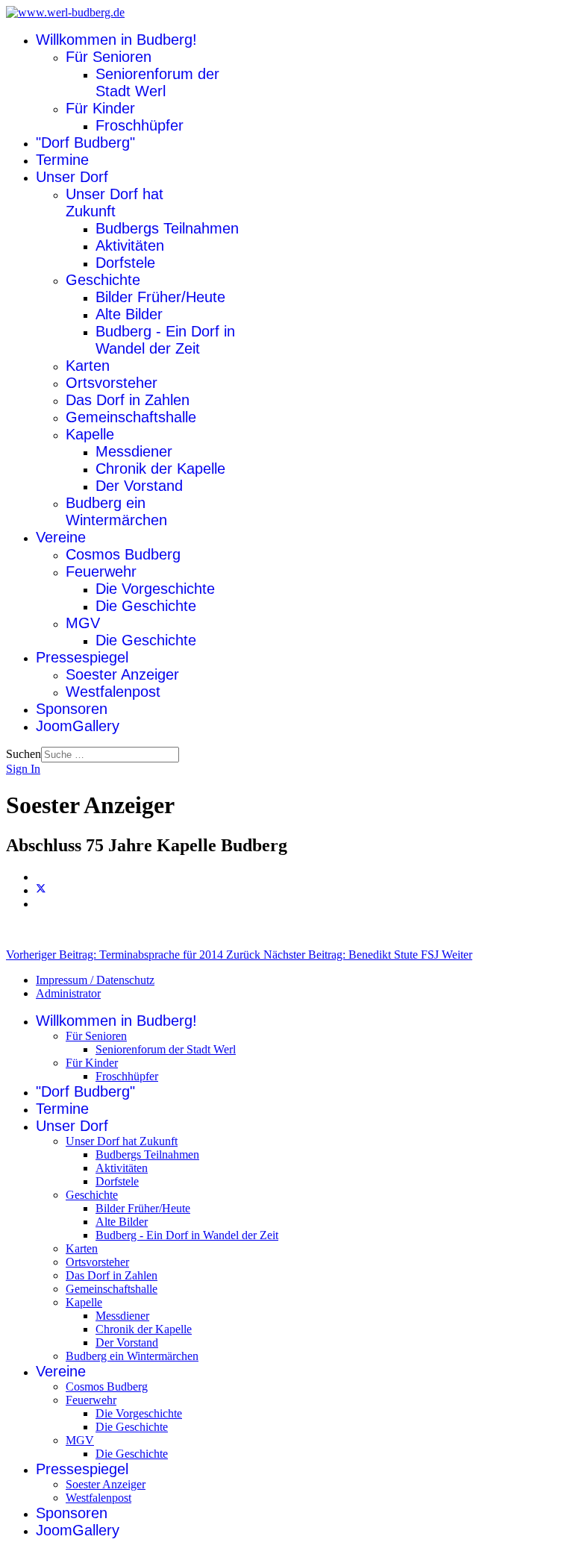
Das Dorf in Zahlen (128, 400)
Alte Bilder (129, 314)
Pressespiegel (82, 657)
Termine (62, 159)
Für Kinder (100, 108)
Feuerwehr (101, 571)
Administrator (68, 993)
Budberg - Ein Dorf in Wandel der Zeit (165, 340)
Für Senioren (108, 56)
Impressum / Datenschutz (95, 980)
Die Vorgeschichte (155, 588)
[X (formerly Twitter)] (41, 890)
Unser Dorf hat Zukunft (114, 202)
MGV (83, 623)
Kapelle (90, 434)
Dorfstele (125, 262)
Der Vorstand (139, 485)
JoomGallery (77, 726)
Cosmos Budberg (123, 554)
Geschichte (103, 280)
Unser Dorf (72, 177)
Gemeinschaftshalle (131, 417)
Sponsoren (71, 709)
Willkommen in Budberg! (116, 39)
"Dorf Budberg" (85, 142)
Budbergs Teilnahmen (167, 228)
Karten (88, 365)
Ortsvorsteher (111, 383)
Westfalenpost (113, 691)
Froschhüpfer (140, 125)
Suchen (23, 754)
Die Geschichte (146, 606)
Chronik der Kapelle (160, 468)
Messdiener (134, 451)
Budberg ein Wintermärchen (116, 511)
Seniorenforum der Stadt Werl (157, 82)
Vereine (61, 537)
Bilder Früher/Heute (160, 297)
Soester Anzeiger (122, 674)
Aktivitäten (130, 245)
